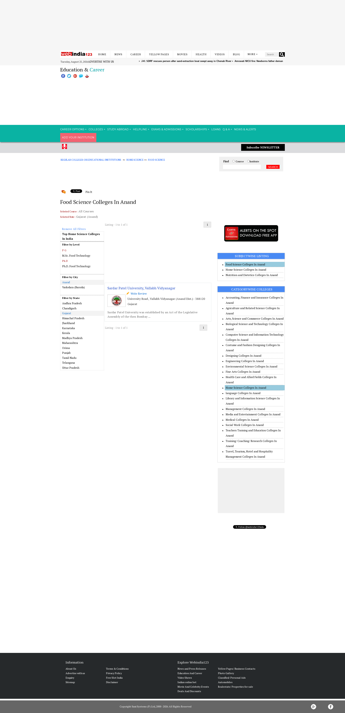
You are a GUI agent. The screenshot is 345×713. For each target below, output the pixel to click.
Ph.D (65, 261)
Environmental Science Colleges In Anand (251, 366)
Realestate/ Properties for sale (235, 686)
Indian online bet (187, 682)
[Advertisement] (172, 25)
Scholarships (196, 129)
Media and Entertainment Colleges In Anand (253, 414)
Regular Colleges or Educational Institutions (91, 159)
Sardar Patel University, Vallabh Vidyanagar (141, 288)
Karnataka (68, 328)
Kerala (66, 333)
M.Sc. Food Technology (76, 255)
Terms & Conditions (117, 668)
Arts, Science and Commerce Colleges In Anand (255, 318)
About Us (71, 668)
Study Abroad (118, 129)
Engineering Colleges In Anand (245, 361)
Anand (66, 282)
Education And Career (190, 673)
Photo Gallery (226, 673)
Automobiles (225, 682)
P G (64, 250)
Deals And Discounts (189, 691)
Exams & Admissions (166, 129)
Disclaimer (112, 682)
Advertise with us (101, 61)
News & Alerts (245, 129)
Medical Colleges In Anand (242, 419)
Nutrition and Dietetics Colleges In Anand (252, 275)
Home (102, 54)
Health (201, 54)
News (118, 54)
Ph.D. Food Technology (76, 266)
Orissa (66, 348)
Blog (236, 54)
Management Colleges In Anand (245, 409)
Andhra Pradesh (72, 303)
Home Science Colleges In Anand (246, 269)
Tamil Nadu (69, 358)
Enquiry (70, 677)
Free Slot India (114, 677)
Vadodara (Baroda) (73, 287)
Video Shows (185, 677)
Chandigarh (69, 308)
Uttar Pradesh (70, 367)
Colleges (96, 129)
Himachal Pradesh (73, 318)
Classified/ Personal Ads (232, 677)
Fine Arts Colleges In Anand (243, 371)
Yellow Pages (159, 54)
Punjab (66, 353)
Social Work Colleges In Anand (245, 425)
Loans (216, 129)
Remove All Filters (74, 229)
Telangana (68, 362)
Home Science (134, 159)
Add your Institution (78, 137)
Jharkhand (68, 323)
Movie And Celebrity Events (193, 686)
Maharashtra (70, 343)
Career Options (72, 129)
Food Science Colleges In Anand (245, 264)
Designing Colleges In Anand (243, 355)
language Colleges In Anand (243, 393)
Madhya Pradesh (72, 338)
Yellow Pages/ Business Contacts (236, 668)
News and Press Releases (192, 668)
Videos (220, 54)
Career (135, 54)
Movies (182, 54)
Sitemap (70, 682)
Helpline (140, 129)
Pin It (89, 192)
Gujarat (66, 313)
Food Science (156, 159)
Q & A (226, 129)
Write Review (138, 293)
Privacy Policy (114, 673)
